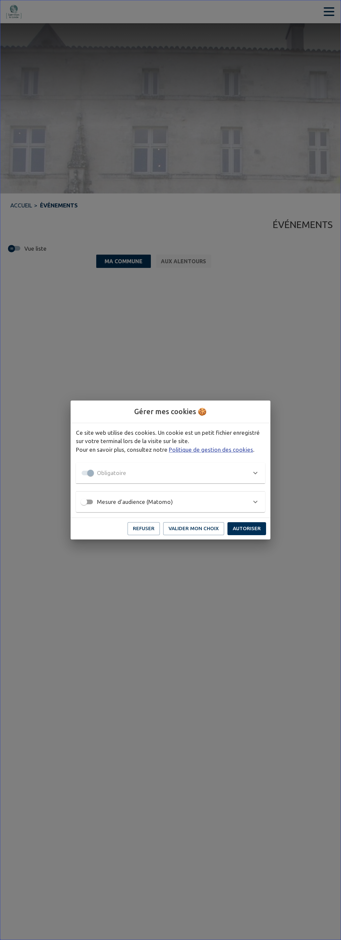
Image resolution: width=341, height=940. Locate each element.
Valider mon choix (194, 528)
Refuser (144, 528)
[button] (170, 473)
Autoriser (247, 528)
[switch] (84, 502)
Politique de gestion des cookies (211, 449)
